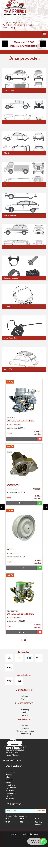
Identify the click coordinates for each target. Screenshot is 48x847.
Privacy (24, 725)
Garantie (25, 715)
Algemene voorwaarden (25, 731)
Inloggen (7, 22)
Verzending (25, 709)
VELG (9, 549)
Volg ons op (9, 27)
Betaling (25, 712)
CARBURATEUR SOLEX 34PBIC (20, 613)
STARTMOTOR (13, 485)
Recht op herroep (25, 733)
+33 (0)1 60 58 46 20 (15, 25)
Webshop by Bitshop (30, 834)
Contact (31, 25)
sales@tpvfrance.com (13, 760)
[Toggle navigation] (44, 34)
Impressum (25, 728)
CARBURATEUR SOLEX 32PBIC (20, 420)
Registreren (18, 22)
